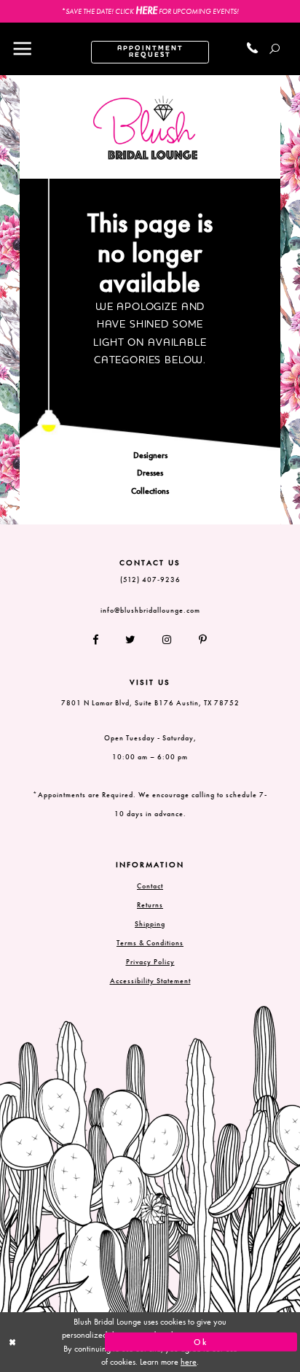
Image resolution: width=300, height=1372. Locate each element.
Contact (150, 886)
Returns (150, 905)
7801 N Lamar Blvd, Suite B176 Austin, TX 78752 (150, 703)
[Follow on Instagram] (168, 640)
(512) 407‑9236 (150, 579)
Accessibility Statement (150, 980)
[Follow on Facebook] (101, 640)
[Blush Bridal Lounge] (146, 128)
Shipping (150, 924)
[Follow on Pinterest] (196, 640)
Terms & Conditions (150, 942)
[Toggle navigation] (22, 48)
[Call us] (253, 48)
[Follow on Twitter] (131, 640)
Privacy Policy (150, 961)
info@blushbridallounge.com (150, 610)
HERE (146, 10)
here (189, 1362)
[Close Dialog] (99, 1342)
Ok (201, 1342)
